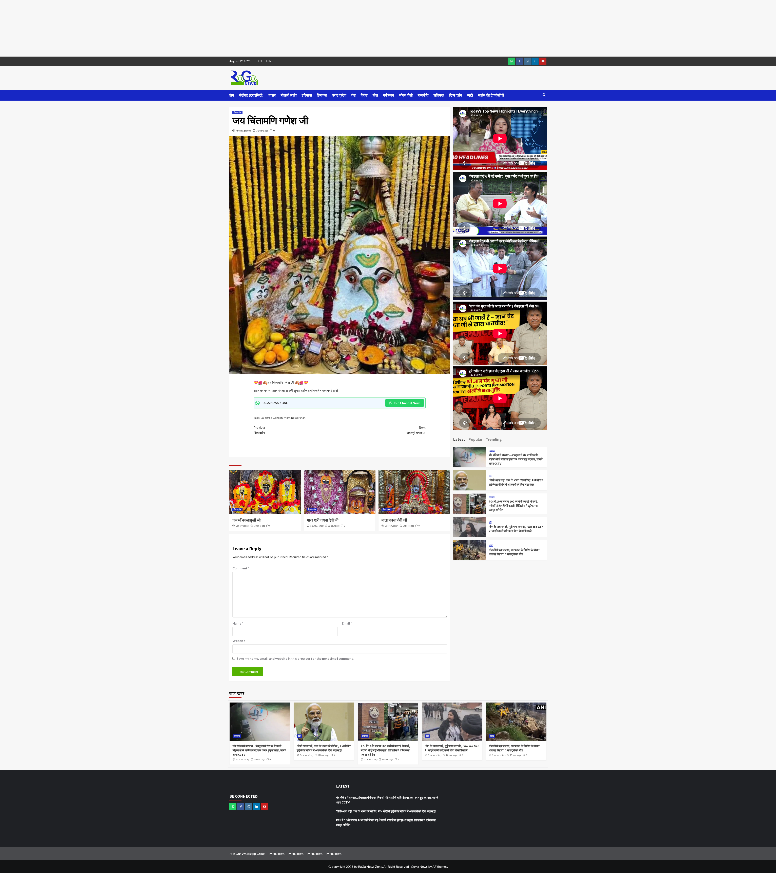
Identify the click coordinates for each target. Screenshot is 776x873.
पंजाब (272, 95)
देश (353, 95)
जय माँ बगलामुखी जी (246, 520)
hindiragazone (243, 130)
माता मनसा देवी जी (394, 520)
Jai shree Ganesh (272, 417)
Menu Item (277, 853)
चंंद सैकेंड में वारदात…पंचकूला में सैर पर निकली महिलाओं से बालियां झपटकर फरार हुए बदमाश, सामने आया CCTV (516, 459)
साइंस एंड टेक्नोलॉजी (491, 95)
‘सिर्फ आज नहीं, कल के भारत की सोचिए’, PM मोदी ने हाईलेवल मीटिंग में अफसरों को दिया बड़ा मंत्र (386, 811)
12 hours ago (323, 755)
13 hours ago (387, 759)
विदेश (364, 95)
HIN (268, 61)
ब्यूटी (470, 95)
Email (347, 623)
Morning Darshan (295, 417)
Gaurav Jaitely (242, 525)
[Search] (544, 95)
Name (237, 623)
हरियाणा (307, 95)
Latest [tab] (459, 439)
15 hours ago (515, 755)
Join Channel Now (406, 403)
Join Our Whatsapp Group (247, 853)
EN (260, 61)
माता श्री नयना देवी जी (322, 520)
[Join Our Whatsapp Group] (511, 61)
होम (231, 95)
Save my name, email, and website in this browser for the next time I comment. (295, 658)
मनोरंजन (388, 95)
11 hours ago (259, 759)
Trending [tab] (494, 439)
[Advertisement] (121, 28)
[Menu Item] (519, 61)
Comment (240, 568)
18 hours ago (259, 525)
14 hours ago (451, 755)
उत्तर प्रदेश (339, 95)
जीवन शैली (406, 95)
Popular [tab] (475, 439)
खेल (375, 95)
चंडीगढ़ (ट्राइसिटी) (251, 95)
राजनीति (423, 95)
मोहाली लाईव (289, 95)
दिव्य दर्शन (455, 95)
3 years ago (262, 130)
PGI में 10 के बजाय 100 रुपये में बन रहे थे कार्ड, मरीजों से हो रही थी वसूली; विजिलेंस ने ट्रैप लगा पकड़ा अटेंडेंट (513, 506)
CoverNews (419, 866)
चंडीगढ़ (491, 497)
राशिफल (438, 95)
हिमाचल (322, 95)
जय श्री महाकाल (416, 430)
